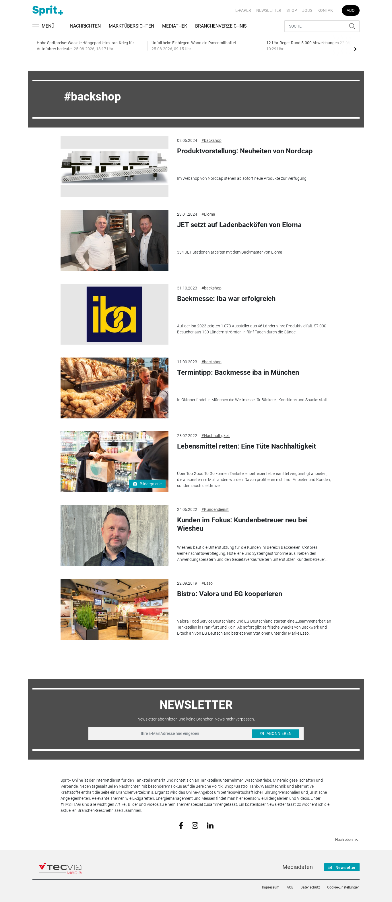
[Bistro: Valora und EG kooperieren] (114, 609)
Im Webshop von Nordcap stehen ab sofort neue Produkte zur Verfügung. (242, 178)
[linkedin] (210, 825)
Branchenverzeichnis (221, 26)
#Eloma (208, 214)
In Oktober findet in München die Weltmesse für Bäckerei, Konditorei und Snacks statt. (253, 399)
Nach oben (344, 840)
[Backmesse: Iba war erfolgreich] (114, 314)
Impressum (271, 887)
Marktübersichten (131, 26)
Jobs (307, 10)
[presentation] (355, 48)
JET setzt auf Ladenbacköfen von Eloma (239, 225)
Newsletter (268, 10)
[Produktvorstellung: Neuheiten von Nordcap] (114, 166)
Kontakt (326, 10)
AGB (290, 887)
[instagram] (195, 825)
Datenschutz (310, 887)
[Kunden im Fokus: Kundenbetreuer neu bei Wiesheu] (114, 535)
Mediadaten (297, 867)
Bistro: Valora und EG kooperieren (229, 594)
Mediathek (174, 26)
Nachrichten (85, 26)
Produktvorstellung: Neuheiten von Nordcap (245, 151)
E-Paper (243, 10)
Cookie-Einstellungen (343, 887)
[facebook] (181, 825)
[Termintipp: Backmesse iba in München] (114, 388)
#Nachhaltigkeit (215, 435)
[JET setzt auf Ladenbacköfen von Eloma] (114, 240)
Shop (291, 10)
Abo (351, 10)
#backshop (211, 140)
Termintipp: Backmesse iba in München (238, 372)
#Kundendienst (215, 509)
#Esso (207, 583)
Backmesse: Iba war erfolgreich (226, 299)
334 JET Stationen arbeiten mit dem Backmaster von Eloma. (230, 252)
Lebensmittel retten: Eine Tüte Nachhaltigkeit (246, 446)
